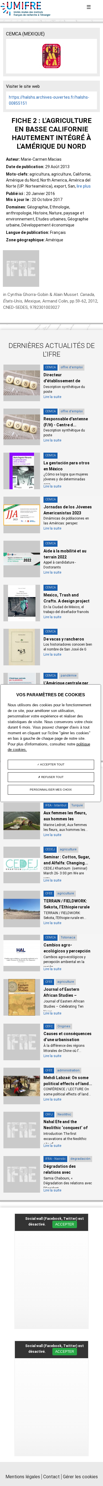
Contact (51, 1476)
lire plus (84, 186)
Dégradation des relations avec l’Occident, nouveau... (64, 1172)
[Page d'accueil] (26, 15)
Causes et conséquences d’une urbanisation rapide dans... (67, 1039)
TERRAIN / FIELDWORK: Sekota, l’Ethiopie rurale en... (66, 907)
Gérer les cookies (80, 1476)
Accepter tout (51, 764)
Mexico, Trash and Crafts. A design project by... (66, 601)
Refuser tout (52, 777)
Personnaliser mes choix (51, 789)
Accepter (64, 1224)
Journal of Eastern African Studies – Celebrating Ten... (61, 995)
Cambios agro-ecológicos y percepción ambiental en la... (66, 951)
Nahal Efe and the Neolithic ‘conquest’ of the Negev (65, 1127)
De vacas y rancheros (63, 639)
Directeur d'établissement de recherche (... (61, 381)
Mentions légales (22, 1476)
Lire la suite (52, 397)
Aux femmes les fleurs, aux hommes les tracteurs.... (65, 819)
